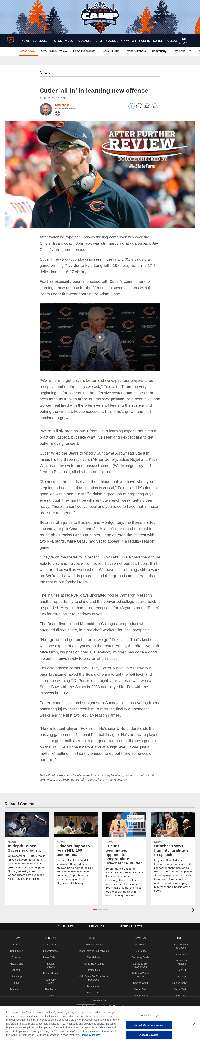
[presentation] (193, 891)
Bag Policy (140, 931)
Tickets (93, 919)
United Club (93, 973)
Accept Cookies (148, 1034)
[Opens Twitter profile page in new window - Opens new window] (57, 113)
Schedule (16, 951)
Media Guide (16, 944)
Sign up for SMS (180, 964)
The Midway (93, 938)
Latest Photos (50, 931)
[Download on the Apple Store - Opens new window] (86, 988)
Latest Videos (50, 938)
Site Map (180, 976)
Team (16, 919)
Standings (16, 957)
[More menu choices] (123, 40)
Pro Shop (181, 957)
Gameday (140, 919)
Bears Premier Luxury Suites (93, 931)
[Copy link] (155, 106)
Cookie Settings (149, 1015)
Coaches (16, 938)
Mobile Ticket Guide (93, 944)
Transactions (16, 970)
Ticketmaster (93, 967)
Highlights (50, 970)
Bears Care (180, 935)
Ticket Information (93, 925)
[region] (100, 1024)
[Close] (193, 1024)
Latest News (50, 925)
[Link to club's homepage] (10, 40)
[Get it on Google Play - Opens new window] (113, 990)
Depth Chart (16, 931)
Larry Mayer (62, 104)
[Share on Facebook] (131, 108)
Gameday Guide (140, 938)
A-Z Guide (140, 925)
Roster (16, 925)
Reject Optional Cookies (148, 1024)
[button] (100, 336)
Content (50, 919)
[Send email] (147, 108)
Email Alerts (180, 951)
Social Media (180, 970)
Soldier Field (140, 970)
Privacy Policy (72, 1034)
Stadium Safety (140, 976)
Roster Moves (50, 954)
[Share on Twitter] (139, 108)
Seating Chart (140, 964)
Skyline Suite (93, 951)
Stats (16, 963)
